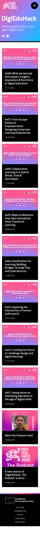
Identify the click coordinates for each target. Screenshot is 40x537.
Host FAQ (20, 507)
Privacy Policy (20, 522)
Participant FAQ (20, 511)
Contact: (20, 515)
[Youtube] (3, 36)
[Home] (10, 5)
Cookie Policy (20, 518)
